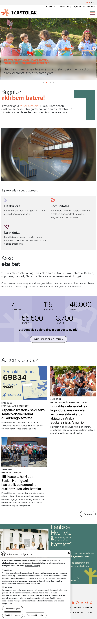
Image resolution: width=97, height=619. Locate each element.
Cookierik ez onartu (12, 615)
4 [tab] (54, 83)
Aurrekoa (2, 49)
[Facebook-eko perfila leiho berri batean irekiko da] (73, 602)
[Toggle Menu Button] (92, 11)
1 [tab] (43, 83)
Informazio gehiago (32, 566)
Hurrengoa (94, 49)
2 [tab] (47, 83)
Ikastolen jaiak (8, 406)
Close (68, 553)
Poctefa (77, 607)
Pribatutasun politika (82, 612)
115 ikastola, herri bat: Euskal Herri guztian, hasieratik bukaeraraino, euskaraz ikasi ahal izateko (21, 483)
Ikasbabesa (89, 7)
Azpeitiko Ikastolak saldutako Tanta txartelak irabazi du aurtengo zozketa (23, 414)
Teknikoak (8, 587)
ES (92, 2)
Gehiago (88, 514)
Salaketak (87, 607)
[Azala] (19, 12)
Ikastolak (6, 473)
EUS (88, 2)
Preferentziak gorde (12, 609)
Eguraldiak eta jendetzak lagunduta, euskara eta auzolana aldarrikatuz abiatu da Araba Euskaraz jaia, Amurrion (68, 414)
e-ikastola (49, 7)
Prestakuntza (74, 7)
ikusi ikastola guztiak (48, 339)
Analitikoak (8, 570)
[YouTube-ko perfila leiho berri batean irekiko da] (82, 602)
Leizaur (61, 7)
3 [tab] (50, 83)
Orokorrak (23, 406)
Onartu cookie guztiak (35, 615)
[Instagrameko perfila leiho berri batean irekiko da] (77, 602)
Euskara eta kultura (77, 402)
